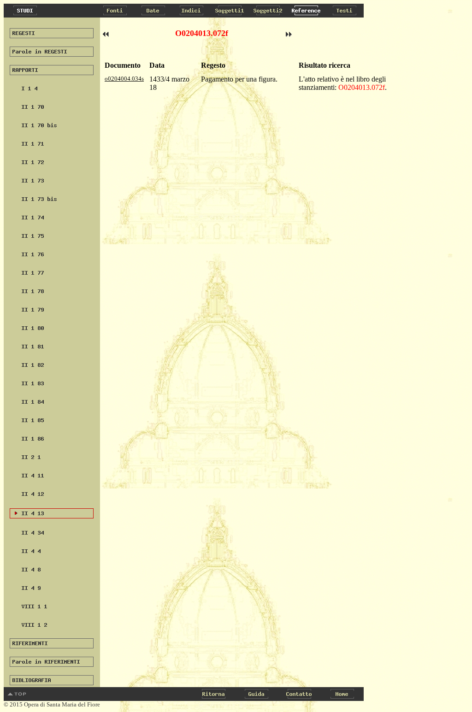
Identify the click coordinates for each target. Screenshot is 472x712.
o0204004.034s (124, 78)
